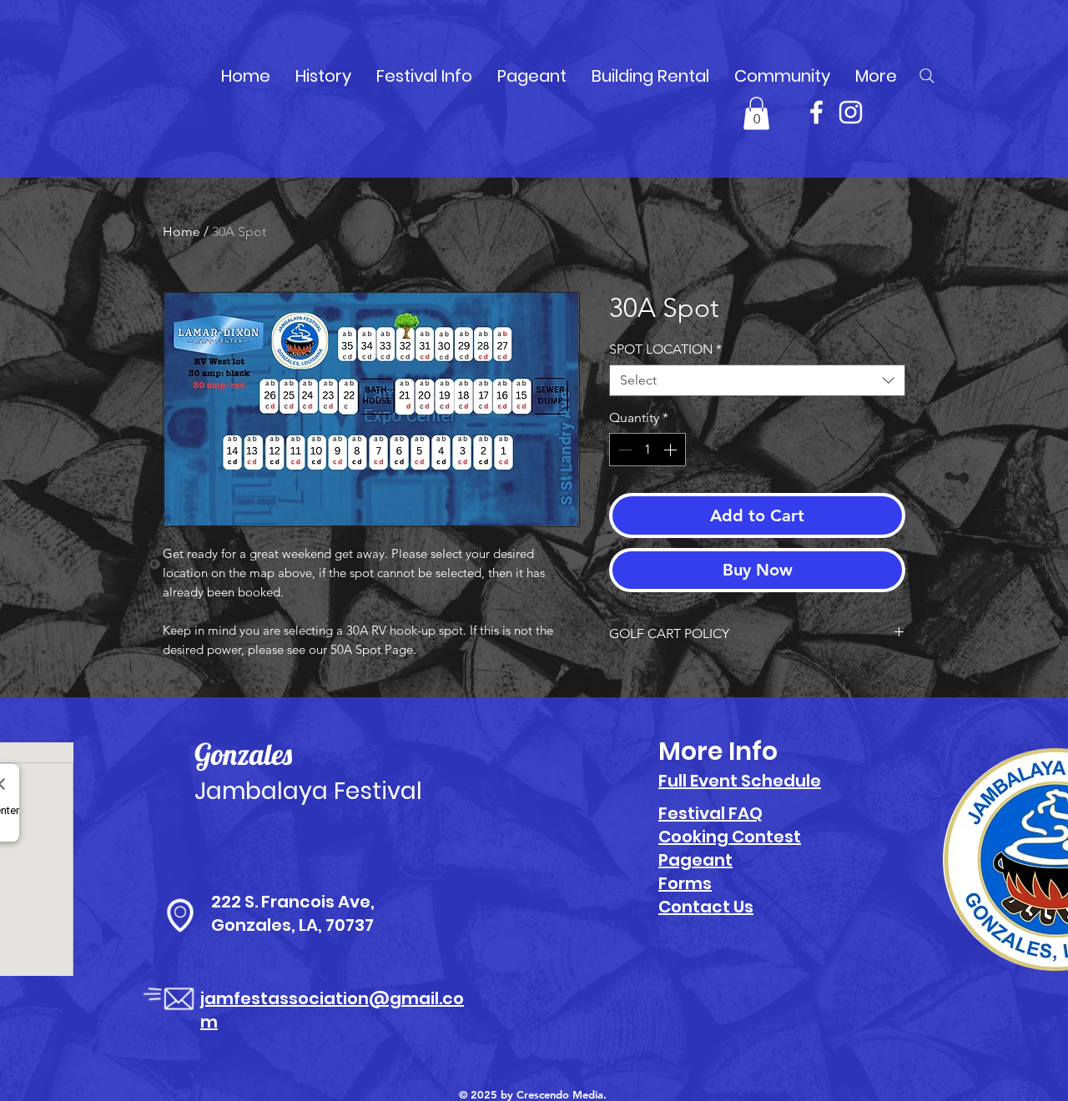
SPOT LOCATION (665, 349)
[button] (756, 113)
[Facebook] (816, 112)
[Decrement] (623, 449)
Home (181, 231)
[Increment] (671, 449)
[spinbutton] (647, 449)
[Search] (927, 75)
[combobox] (757, 380)
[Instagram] (850, 112)
